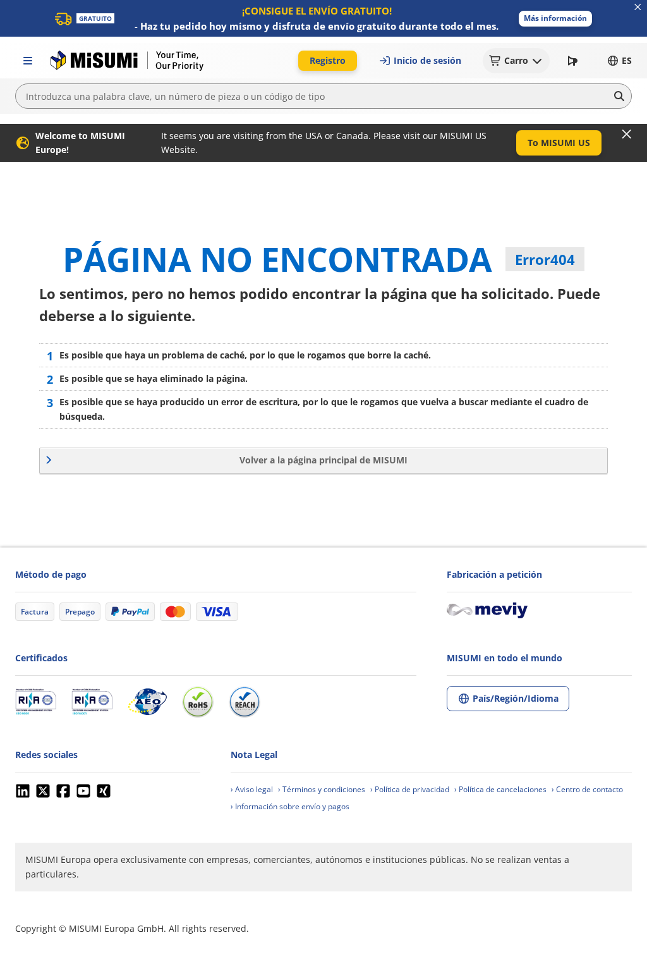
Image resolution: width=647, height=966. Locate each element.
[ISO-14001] (91, 702)
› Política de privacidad (409, 789)
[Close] (627, 134)
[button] (555, 19)
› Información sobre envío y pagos (290, 806)
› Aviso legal (252, 789)
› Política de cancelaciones (500, 789)
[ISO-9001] (35, 702)
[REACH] (244, 702)
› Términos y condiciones (321, 789)
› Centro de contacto (587, 789)
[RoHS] (198, 702)
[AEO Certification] (147, 702)
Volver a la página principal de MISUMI (323, 460)
